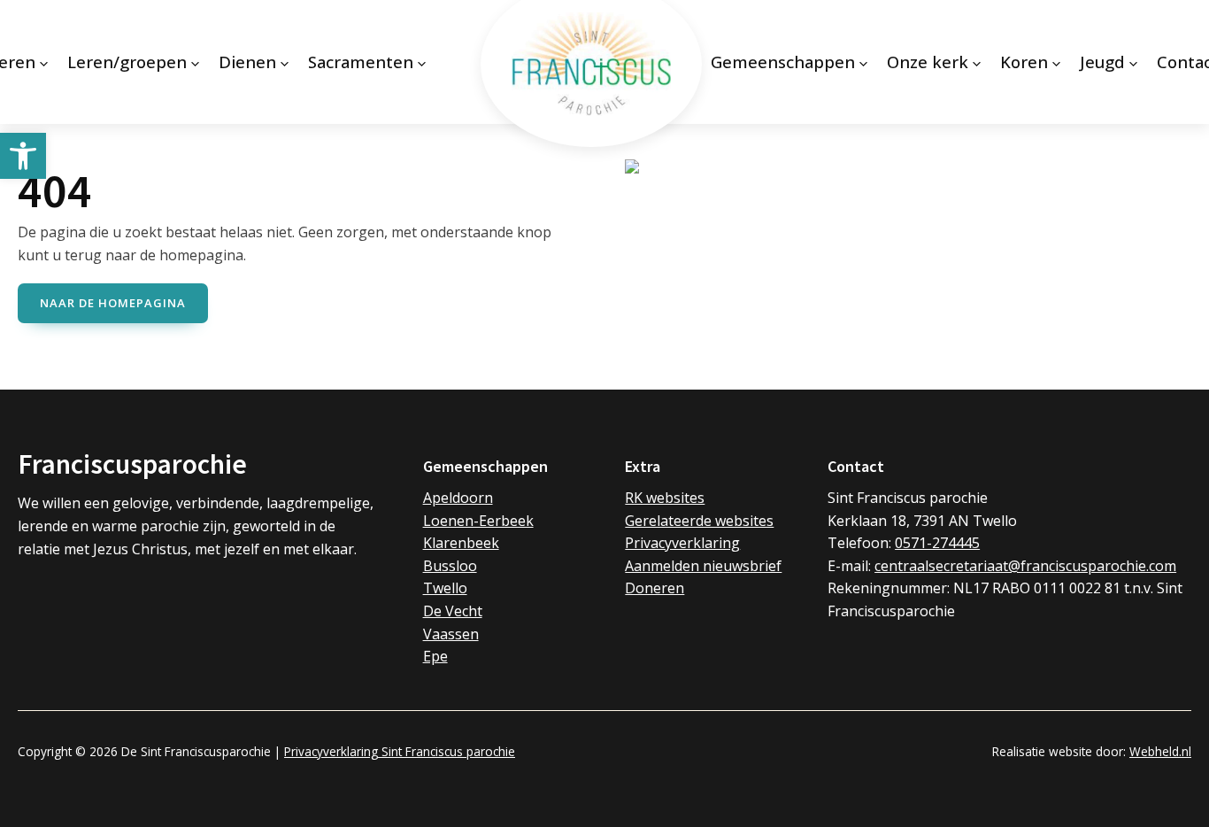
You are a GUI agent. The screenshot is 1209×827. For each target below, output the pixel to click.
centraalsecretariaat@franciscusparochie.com (1025, 566)
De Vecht (452, 611)
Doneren (654, 588)
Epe (435, 656)
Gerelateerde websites (699, 520)
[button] (23, 156)
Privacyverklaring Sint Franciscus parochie (399, 751)
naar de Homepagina (113, 303)
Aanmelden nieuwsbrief (703, 566)
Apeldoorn (458, 497)
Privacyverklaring (682, 543)
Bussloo (450, 566)
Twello (445, 588)
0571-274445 (937, 543)
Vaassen (451, 634)
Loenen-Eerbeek (478, 520)
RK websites (665, 497)
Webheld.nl (1160, 751)
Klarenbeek (461, 543)
